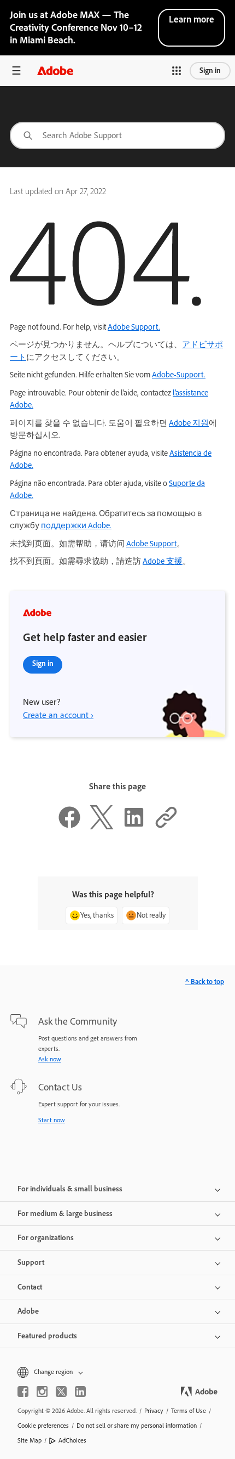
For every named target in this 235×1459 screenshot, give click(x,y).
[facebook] (22, 1391)
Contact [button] (29, 1287)
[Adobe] (55, 70)
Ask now (49, 1059)
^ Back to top (204, 981)
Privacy (153, 1411)
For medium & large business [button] (65, 1213)
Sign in (210, 70)
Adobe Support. (134, 327)
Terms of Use (188, 1411)
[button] (176, 71)
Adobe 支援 (163, 561)
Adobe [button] (28, 1311)
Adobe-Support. (178, 375)
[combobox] (117, 135)
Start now (51, 1120)
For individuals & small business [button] (69, 1189)
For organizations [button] (45, 1237)
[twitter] (61, 1391)
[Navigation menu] (16, 70)
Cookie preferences (43, 1425)
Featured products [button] (47, 1336)
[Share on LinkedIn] (134, 827)
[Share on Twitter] (102, 827)
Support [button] (30, 1262)
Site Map (29, 1440)
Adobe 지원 (189, 423)
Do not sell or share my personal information (137, 1425)
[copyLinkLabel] (166, 827)
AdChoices (72, 1440)
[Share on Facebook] (69, 827)
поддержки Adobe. (76, 525)
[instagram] (42, 1391)
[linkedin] (80, 1391)
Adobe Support (151, 543)
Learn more (191, 19)
